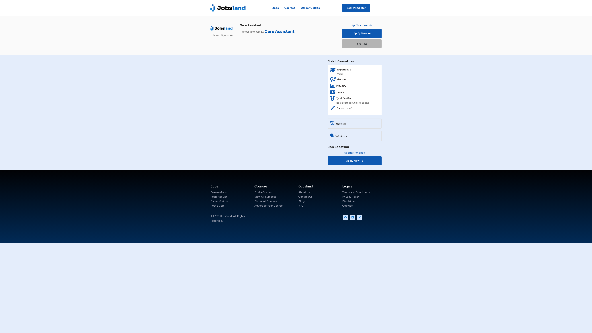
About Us (304, 192)
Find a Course (262, 192)
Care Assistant (279, 31)
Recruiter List (218, 196)
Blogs (302, 201)
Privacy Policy (351, 196)
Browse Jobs (218, 192)
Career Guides (310, 8)
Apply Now (360, 33)
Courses (289, 8)
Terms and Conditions (356, 192)
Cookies (347, 205)
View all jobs (221, 35)
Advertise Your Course (268, 205)
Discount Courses (265, 201)
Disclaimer (349, 201)
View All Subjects (265, 196)
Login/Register (356, 8)
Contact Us (305, 196)
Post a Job (217, 205)
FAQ (301, 205)
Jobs (275, 8)
